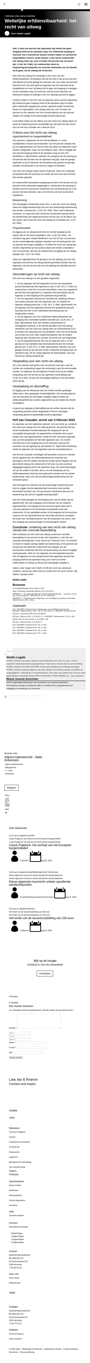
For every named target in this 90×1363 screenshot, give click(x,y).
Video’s (13, 1171)
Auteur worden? (15, 1339)
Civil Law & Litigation (25, 16)
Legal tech (13, 1157)
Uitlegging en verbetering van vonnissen (23, 689)
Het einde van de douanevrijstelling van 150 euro (29, 912)
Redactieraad (14, 1283)
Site (10, 1052)
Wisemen (38, 1349)
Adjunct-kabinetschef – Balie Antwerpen (23, 758)
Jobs (11, 1211)
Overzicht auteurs (16, 1334)
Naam (12, 1042)
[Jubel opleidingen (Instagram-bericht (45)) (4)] (23, 697)
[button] (86, 3)
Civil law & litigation (17, 1132)
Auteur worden (15, 1185)
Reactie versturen (16, 1057)
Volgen (20, 1233)
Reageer (11, 787)
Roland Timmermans (49, 872)
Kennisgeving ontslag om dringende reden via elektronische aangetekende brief (39, 685)
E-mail (12, 1047)
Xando (58, 1349)
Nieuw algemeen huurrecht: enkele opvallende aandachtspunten (36, 875)
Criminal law (14, 1147)
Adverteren (13, 1190)
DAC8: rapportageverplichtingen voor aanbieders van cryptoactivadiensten (37, 682)
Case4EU (31, 836)
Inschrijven (45, 973)
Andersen (31, 909)
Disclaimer (13, 1352)
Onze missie (14, 1278)
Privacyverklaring (27, 1352)
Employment (14, 1152)
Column (12, 1137)
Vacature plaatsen (16, 1215)
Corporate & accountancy (19, 1142)
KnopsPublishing (34, 872)
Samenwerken (16, 1181)
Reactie (13, 1028)
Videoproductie (15, 1195)
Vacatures (13, 1205)
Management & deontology (20, 1162)
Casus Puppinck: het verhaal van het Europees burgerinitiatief (34, 839)
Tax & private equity (17, 1167)
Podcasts (14, 1174)
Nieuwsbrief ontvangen (18, 1227)
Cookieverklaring (70, 1349)
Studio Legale (23, 33)
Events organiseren (17, 1200)
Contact (13, 1251)
